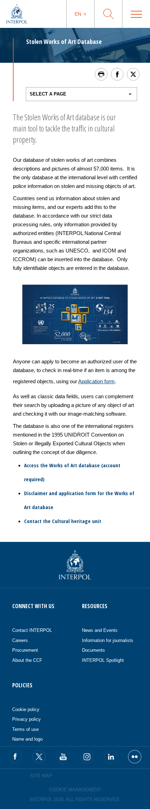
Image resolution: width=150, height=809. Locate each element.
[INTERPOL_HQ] (134, 756)
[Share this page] (117, 74)
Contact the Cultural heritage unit (62, 520)
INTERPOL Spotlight (103, 660)
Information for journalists (107, 640)
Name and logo (27, 739)
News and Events (100, 630)
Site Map (41, 775)
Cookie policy (25, 709)
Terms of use (25, 729)
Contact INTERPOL (32, 630)
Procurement (25, 650)
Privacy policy (26, 719)
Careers (20, 640)
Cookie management (75, 789)
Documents (93, 650)
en (78, 14)
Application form (96, 381)
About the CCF (27, 660)
